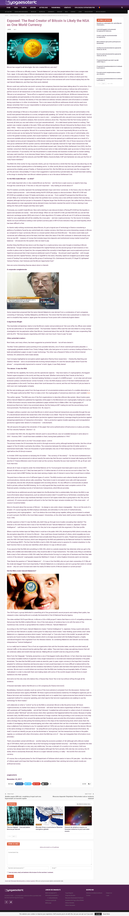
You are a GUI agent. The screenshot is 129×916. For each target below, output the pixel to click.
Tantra (24, 7)
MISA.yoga (48, 903)
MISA (66, 11)
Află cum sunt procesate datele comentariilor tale (49, 881)
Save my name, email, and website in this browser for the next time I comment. (31, 872)
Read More (106, 914)
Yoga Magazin (69, 893)
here (88, 393)
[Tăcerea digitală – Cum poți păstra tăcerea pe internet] (20, 815)
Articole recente (100, 11)
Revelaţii (59, 11)
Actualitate (8, 11)
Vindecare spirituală (50, 900)
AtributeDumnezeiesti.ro (52, 895)
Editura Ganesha (69, 903)
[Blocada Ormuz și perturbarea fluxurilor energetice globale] (49, 815)
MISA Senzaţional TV (51, 893)
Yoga (16, 7)
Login (80, 11)
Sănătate (67, 7)
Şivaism (33, 7)
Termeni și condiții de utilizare (94, 893)
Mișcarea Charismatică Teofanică (74, 898)
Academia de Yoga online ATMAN (74, 900)
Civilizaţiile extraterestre (85, 7)
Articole (10, 824)
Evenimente (51, 11)
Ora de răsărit (89, 11)
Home (8, 7)
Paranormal (55, 7)
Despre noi (42, 11)
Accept (98, 914)
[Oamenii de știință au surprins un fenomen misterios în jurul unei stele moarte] (78, 815)
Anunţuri (33, 11)
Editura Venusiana (70, 905)
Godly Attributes (53, 898)
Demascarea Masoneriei (21, 11)
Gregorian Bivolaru (70, 895)
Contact (73, 11)
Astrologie (43, 7)
